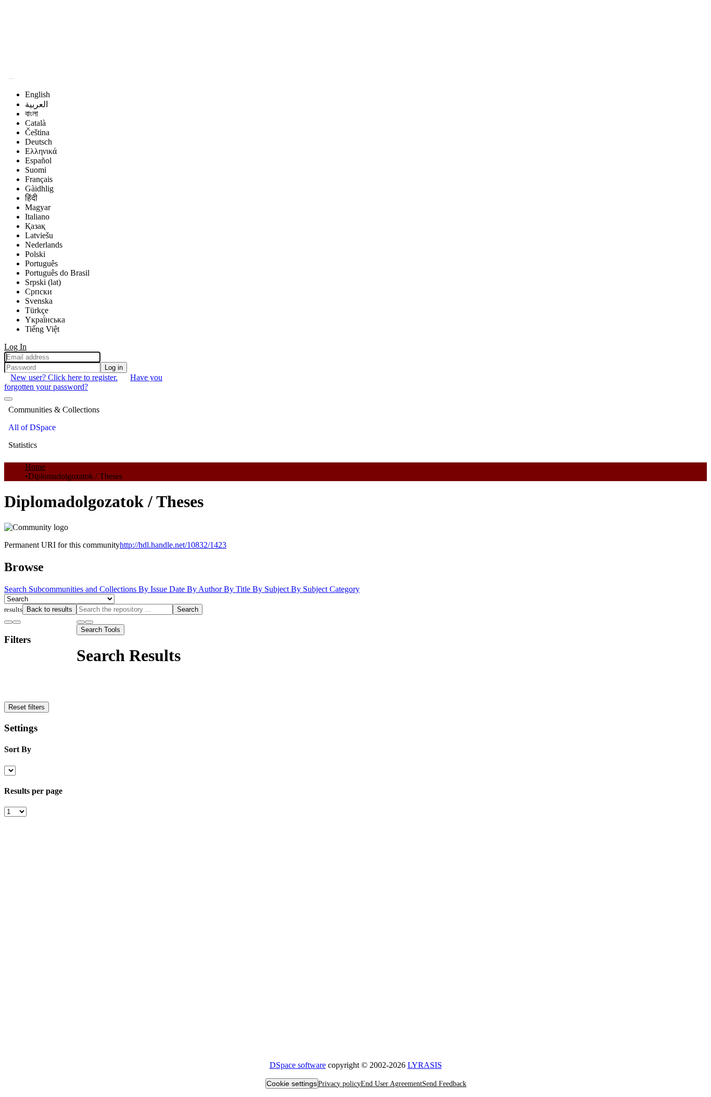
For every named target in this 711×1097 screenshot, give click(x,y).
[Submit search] (11, 78)
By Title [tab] (238, 589)
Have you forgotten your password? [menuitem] (83, 382)
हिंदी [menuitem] (31, 197)
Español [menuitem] (38, 160)
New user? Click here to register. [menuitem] (64, 377)
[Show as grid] (16, 622)
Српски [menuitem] (38, 291)
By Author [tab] (205, 589)
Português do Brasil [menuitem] (57, 272)
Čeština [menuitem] (37, 132)
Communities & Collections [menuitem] (53, 409)
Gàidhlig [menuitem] (39, 188)
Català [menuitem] (35, 123)
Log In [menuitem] (15, 346)
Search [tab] (16, 589)
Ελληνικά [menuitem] (41, 151)
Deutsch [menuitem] (38, 141)
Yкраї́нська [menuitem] (45, 319)
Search (187, 609)
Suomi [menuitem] (35, 169)
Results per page (33, 790)
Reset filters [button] (26, 707)
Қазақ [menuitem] (35, 226)
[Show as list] (8, 622)
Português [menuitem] (41, 263)
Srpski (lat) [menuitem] (43, 282)
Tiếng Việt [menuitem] (42, 329)
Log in (114, 367)
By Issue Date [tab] (162, 589)
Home (35, 466)
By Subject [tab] (271, 589)
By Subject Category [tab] (325, 589)
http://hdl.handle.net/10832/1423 (173, 544)
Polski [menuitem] (35, 254)
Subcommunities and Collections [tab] (83, 589)
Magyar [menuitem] (37, 207)
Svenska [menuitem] (39, 300)
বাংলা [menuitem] (31, 113)
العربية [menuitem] (36, 104)
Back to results (49, 609)
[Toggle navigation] (8, 399)
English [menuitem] (37, 94)
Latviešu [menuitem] (39, 235)
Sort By (17, 749)
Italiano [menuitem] (37, 216)
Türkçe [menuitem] (36, 310)
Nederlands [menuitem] (43, 244)
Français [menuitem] (39, 179)
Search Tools (100, 630)
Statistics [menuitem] (22, 445)
